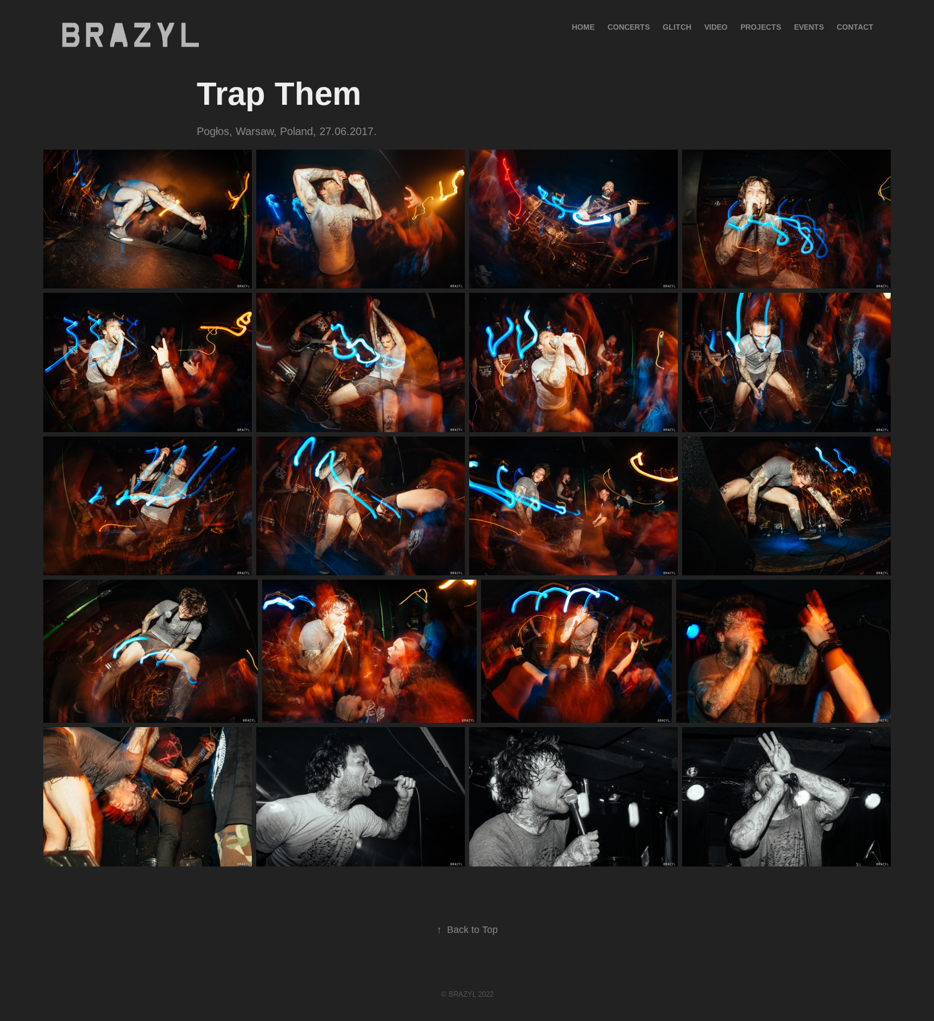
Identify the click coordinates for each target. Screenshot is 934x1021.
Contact (855, 27)
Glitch (677, 27)
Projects (760, 27)
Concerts (629, 27)
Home (583, 27)
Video (716, 27)
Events (809, 27)
